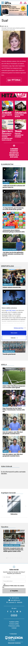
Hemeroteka (14, 155)
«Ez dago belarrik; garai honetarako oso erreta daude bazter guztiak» (13, 208)
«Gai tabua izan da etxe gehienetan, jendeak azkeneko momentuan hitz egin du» (13, 254)
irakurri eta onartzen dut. (13, 586)
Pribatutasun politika (14, 626)
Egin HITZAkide (14, 80)
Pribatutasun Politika (8, 585)
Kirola (5, 383)
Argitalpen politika (14, 622)
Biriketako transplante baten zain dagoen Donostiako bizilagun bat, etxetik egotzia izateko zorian (13, 549)
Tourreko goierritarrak (9, 354)
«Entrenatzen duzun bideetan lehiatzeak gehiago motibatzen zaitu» (14, 231)
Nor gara (14, 157)
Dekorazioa (14, 514)
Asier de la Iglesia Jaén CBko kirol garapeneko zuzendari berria (13, 432)
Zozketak (14, 151)
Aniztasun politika (14, 624)
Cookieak (14, 628)
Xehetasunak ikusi (18, 328)
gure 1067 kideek (11, 310)
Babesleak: (14, 634)
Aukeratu (13, 337)
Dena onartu (14, 332)
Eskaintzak (14, 153)
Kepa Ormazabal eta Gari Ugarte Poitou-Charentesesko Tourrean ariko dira (14, 409)
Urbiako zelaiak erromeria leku (12, 287)
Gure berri (14, 149)
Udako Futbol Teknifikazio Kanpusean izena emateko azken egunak (14, 386)
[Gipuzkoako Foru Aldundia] (14, 640)
